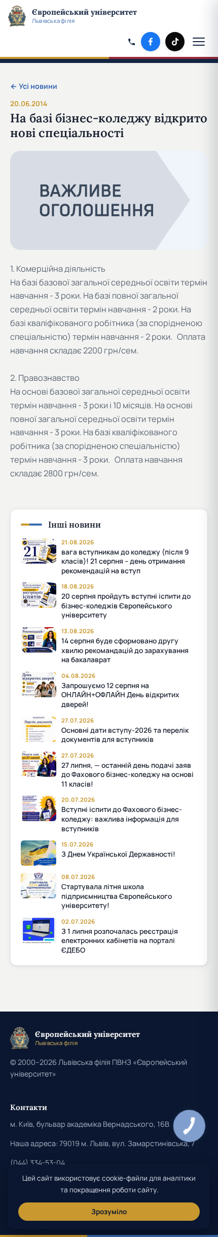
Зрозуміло (109, 1211)
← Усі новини (33, 86)
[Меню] (200, 41)
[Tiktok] (175, 41)
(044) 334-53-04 (37, 1162)
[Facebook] (150, 41)
